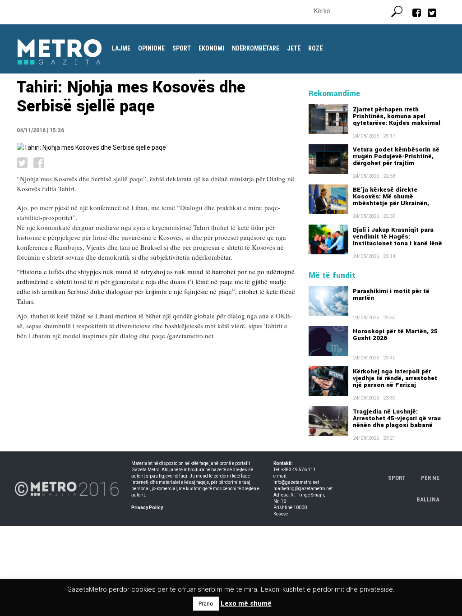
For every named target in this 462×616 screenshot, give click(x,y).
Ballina (427, 499)
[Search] (400, 10)
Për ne (430, 477)
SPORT (397, 477)
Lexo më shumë (246, 603)
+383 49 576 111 (298, 469)
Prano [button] (206, 603)
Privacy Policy (147, 507)
